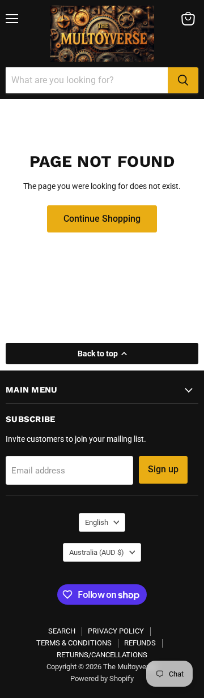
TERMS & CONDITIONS (74, 643)
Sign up (163, 469)
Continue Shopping (102, 218)
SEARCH (61, 631)
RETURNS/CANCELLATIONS (102, 654)
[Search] (183, 80)
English (96, 522)
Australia (96, 552)
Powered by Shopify (102, 678)
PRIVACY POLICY (116, 631)
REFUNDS (140, 643)
